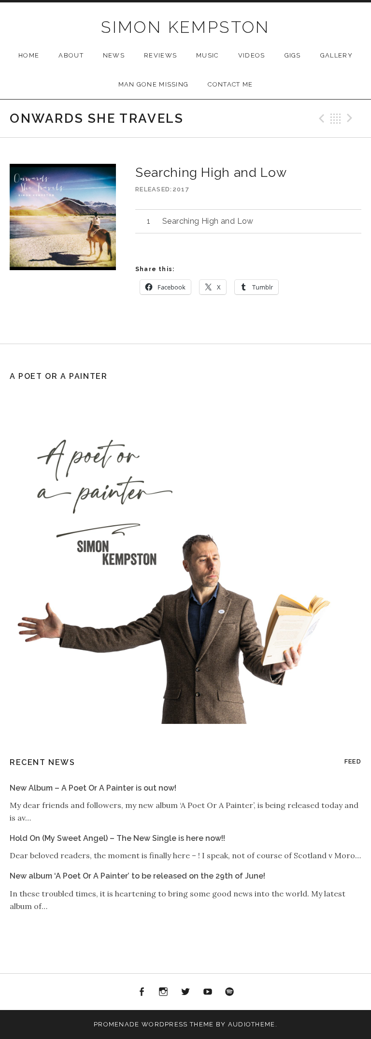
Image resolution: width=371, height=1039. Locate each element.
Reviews (160, 55)
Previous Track (320, 118)
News (114, 55)
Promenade (117, 1024)
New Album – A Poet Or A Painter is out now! (93, 788)
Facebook (141, 992)
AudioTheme (251, 1024)
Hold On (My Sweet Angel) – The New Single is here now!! (117, 838)
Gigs (293, 55)
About (71, 55)
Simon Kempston (185, 27)
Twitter (185, 992)
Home (28, 55)
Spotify (229, 992)
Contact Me (230, 84)
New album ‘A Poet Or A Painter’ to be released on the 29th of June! (137, 875)
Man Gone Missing (153, 84)
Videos (251, 55)
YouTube (207, 992)
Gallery (336, 55)
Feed (352, 761)
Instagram (163, 992)
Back (335, 118)
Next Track (351, 118)
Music (207, 55)
